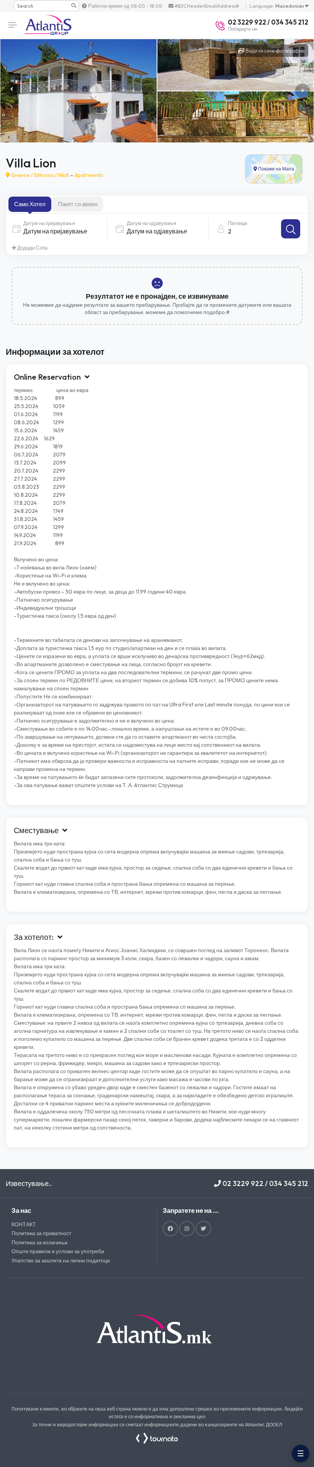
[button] (302, 91)
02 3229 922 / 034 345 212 (264, 1183)
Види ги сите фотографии (274, 51)
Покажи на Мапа (275, 169)
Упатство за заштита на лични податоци (60, 1260)
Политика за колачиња (39, 1242)
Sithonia (44, 175)
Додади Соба (31, 248)
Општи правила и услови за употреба (57, 1251)
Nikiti (63, 175)
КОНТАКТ (23, 1224)
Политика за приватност (41, 1233)
